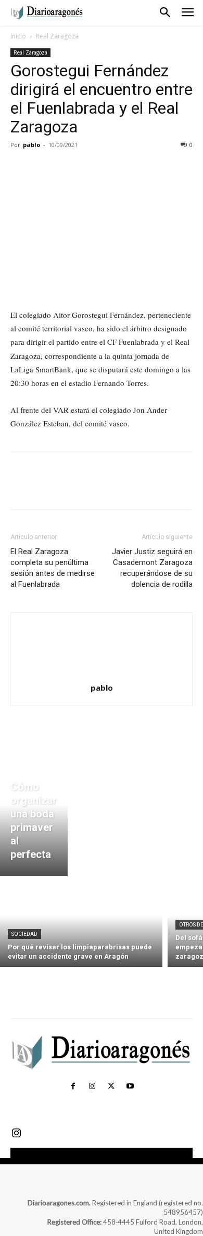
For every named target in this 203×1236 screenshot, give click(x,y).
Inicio (18, 36)
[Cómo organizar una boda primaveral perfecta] (34, 816)
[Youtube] (129, 1086)
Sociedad (24, 934)
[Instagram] (92, 1086)
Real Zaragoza (57, 36)
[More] (117, 168)
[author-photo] (101, 673)
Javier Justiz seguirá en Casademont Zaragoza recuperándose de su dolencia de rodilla (152, 568)
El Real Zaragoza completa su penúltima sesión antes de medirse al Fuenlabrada (52, 568)
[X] (44, 168)
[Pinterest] (68, 168)
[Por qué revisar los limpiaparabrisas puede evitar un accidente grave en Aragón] (81, 924)
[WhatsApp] (92, 168)
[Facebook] (20, 168)
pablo (31, 145)
